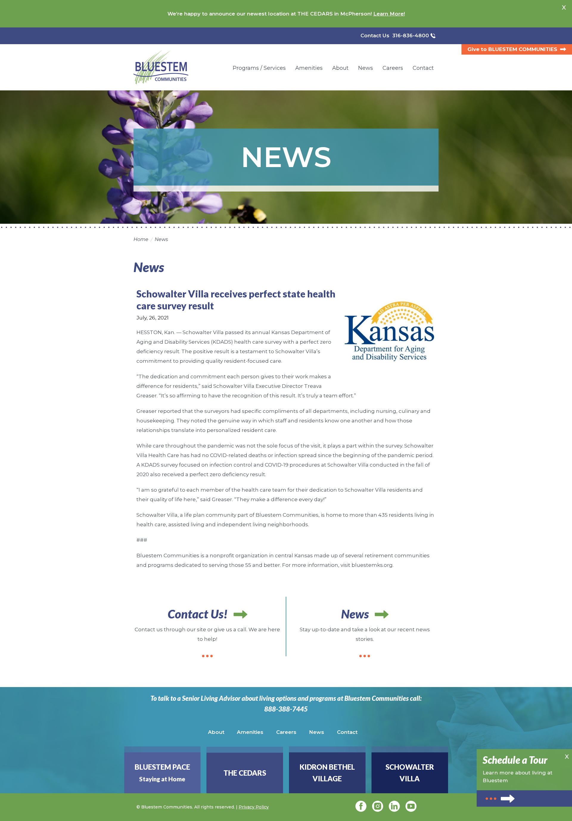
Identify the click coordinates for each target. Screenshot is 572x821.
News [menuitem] (365, 68)
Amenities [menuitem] (309, 68)
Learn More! (389, 14)
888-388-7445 (286, 709)
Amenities (250, 732)
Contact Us (374, 35)
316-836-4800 (410, 35)
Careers (286, 732)
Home (140, 239)
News (161, 239)
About (216, 732)
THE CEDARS (244, 772)
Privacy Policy (254, 807)
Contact (347, 732)
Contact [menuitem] (423, 68)
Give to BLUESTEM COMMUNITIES (512, 49)
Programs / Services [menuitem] (259, 68)
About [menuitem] (340, 68)
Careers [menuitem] (393, 68)
